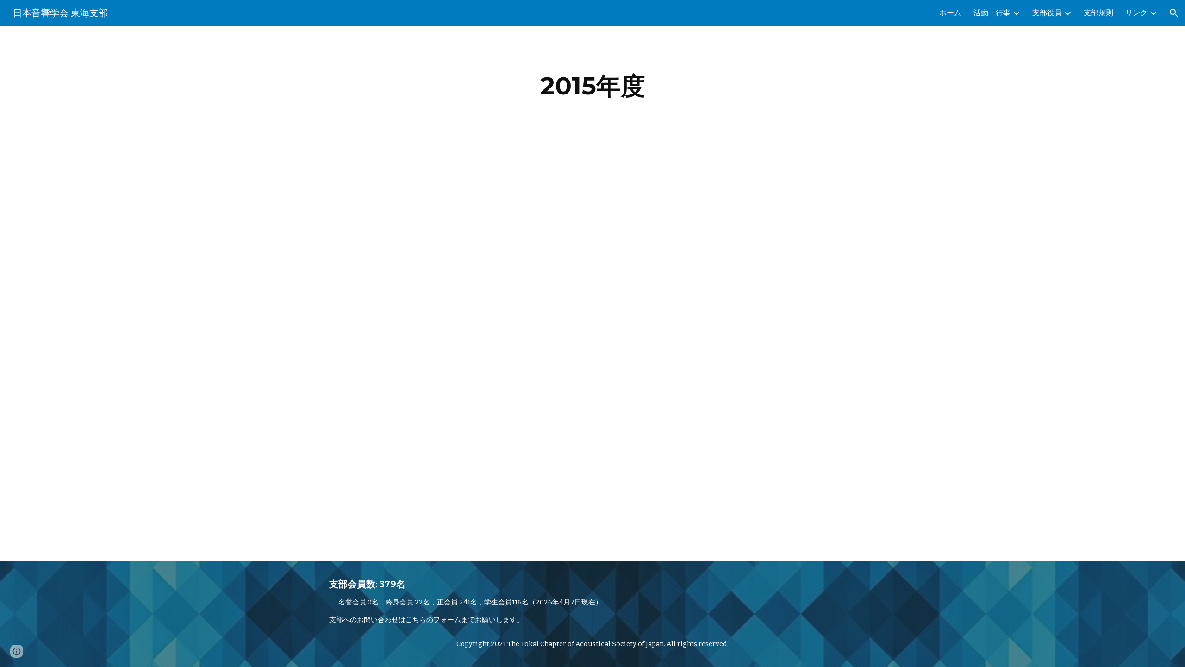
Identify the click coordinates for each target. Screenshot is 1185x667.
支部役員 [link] (1047, 12)
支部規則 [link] (1098, 12)
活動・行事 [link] (991, 12)
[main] (592, 86)
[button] (1174, 13)
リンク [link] (1136, 12)
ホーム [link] (950, 12)
